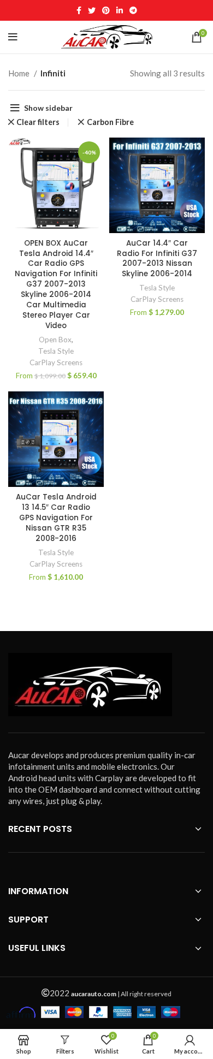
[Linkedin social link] (119, 10)
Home (19, 73)
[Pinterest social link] (106, 10)
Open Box (55, 339)
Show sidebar (48, 107)
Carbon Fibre (110, 122)
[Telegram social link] (133, 10)
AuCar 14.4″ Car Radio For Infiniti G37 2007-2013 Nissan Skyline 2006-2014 (157, 258)
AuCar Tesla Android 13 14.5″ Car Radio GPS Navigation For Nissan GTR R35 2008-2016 (56, 518)
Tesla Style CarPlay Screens (55, 357)
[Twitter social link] (92, 10)
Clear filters (38, 122)
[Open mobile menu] (13, 37)
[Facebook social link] (79, 10)
